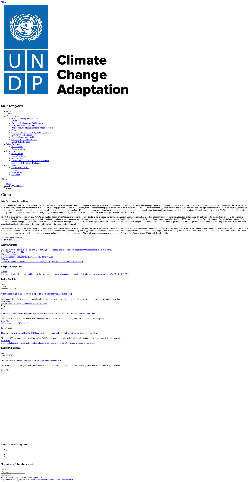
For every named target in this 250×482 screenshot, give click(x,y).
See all (4, 284)
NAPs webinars (17, 158)
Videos (14, 170)
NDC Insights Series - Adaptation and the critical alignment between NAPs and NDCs (32, 360)
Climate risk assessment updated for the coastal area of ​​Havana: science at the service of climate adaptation (48, 313)
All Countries (17, 146)
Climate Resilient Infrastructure (24, 139)
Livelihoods (16, 121)
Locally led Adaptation (20, 142)
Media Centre (11, 165)
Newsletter (15, 175)
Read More (5, 301)
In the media (16, 172)
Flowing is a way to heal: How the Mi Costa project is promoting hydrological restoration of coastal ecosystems (49, 333)
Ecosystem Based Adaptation (23, 125)
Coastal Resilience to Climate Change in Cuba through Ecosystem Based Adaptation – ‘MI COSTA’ (42, 261)
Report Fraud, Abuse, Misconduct (15, 480)
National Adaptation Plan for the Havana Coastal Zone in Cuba (27, 257)
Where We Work (13, 144)
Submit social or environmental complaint (46, 480)
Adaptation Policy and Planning (24, 118)
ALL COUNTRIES (14, 186)
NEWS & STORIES (20, 168)
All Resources (17, 153)
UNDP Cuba (6, 240)
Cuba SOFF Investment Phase (13, 252)
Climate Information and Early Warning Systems (31, 132)
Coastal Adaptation (19, 130)
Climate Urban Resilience (22, 135)
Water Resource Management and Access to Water (32, 128)
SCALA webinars (18, 156)
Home (8, 111)
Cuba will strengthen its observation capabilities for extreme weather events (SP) (36, 294)
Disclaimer (68, 480)
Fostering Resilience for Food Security (27, 123)
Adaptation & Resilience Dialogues (25, 163)
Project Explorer (18, 149)
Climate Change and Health (22, 137)
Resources (10, 151)
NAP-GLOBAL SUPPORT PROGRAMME (30, 160)
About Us (10, 114)
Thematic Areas (12, 116)
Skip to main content (9, 2)
